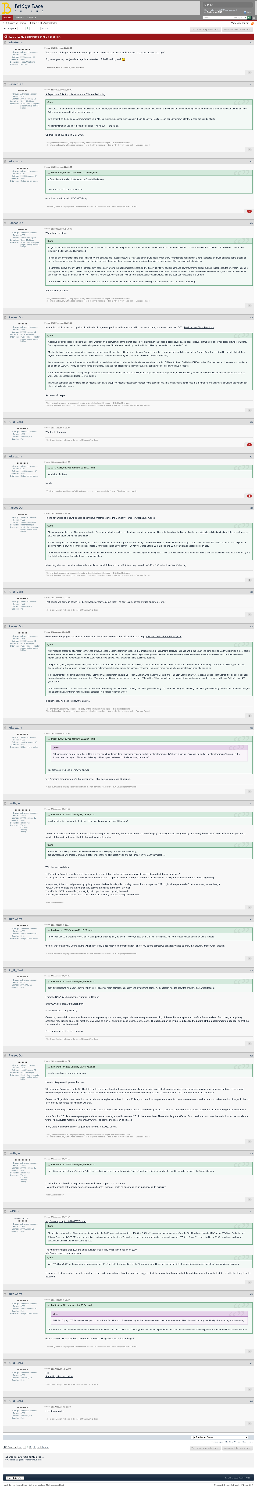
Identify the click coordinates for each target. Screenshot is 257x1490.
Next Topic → (247, 1442)
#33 (251, 919)
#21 (251, 43)
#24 (251, 223)
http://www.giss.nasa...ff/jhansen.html (64, 1003)
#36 (251, 1153)
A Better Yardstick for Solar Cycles (163, 636)
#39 (251, 1363)
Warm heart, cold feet (56, 233)
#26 (251, 422)
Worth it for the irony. (56, 432)
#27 (251, 457)
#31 (251, 728)
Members (19, 17)
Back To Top (9, 1485)
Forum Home (21, 1485)
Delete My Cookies (37, 1485)
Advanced (254, 17)
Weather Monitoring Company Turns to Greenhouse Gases (125, 518)
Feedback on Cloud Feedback (199, 327)
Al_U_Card (16, 421)
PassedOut (16, 84)
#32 (251, 804)
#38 (251, 1294)
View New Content (240, 23)
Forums (7, 17)
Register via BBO (214, 12)
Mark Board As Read (55, 1485)
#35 (251, 1056)
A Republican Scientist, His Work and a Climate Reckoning (75, 94)
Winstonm (15, 42)
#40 (251, 1401)
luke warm (15, 161)
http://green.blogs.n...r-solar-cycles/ (63, 1253)
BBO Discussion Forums (14, 23)
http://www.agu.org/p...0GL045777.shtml (65, 1221)
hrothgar (14, 803)
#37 (251, 1211)
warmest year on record (86, 1264)
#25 (251, 318)
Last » (45, 28)
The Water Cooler (48, 23)
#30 (251, 627)
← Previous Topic (216, 1442)
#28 (251, 508)
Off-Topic (33, 23)
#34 (251, 970)
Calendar (31, 17)
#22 (251, 84)
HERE (80, 602)
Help (249, 12)
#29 (251, 592)
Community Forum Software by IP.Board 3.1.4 (233, 1485)
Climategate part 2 (54, 1411)
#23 (251, 162)
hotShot (14, 1211)
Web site (204, 532)
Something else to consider (59, 1376)
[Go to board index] (24, 8)
